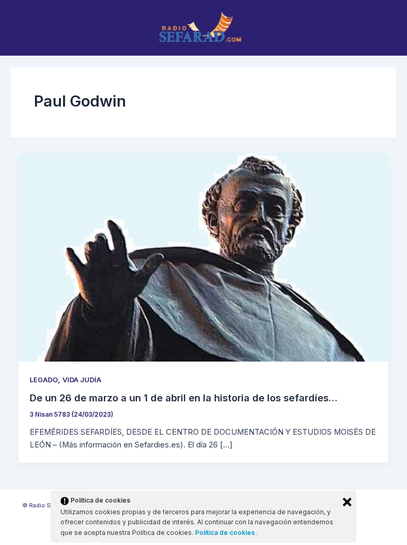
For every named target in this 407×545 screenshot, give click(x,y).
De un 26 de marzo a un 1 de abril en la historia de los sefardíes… (184, 397)
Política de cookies (225, 533)
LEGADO (44, 380)
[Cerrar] (347, 502)
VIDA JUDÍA (82, 380)
